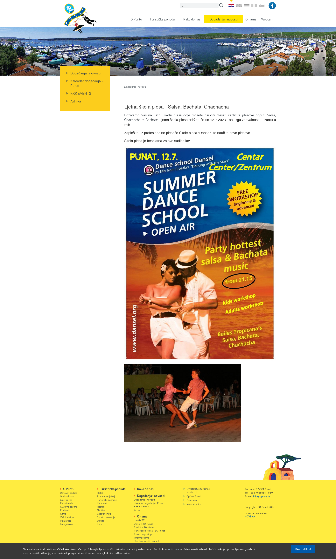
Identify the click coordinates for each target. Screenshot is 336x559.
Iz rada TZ (139, 520)
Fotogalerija (66, 523)
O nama (250, 19)
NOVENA (250, 516)
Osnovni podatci (68, 492)
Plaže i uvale (66, 503)
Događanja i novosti (224, 19)
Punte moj (191, 500)
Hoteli (100, 492)
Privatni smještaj (106, 496)
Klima (63, 513)
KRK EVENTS (80, 93)
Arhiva (75, 101)
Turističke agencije (107, 499)
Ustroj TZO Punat (143, 523)
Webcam (267, 19)
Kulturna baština (68, 506)
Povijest (64, 510)
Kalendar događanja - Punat (86, 83)
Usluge (100, 520)
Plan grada (65, 520)
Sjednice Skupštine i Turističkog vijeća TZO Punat (149, 528)
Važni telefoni (67, 517)
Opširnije (173, 549)
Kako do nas (191, 19)
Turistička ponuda (162, 19)
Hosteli (100, 506)
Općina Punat (67, 496)
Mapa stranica (193, 504)
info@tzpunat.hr (261, 496)
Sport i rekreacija (106, 517)
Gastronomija (104, 513)
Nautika (101, 510)
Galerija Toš (66, 499)
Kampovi (102, 503)
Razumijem (303, 549)
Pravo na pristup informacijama (143, 535)
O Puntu (136, 19)
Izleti (99, 523)
